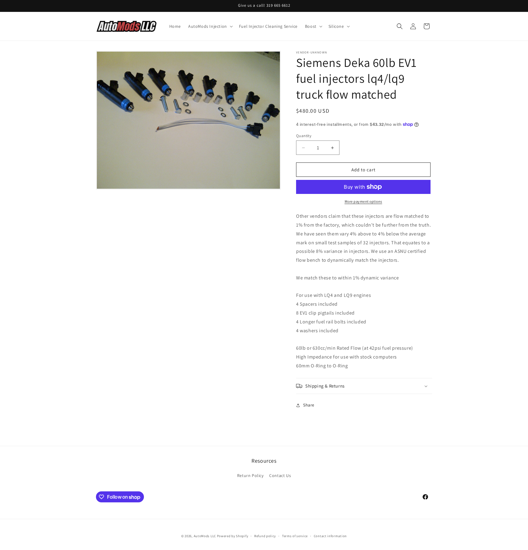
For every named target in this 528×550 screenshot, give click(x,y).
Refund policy (265, 536)
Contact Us (280, 475)
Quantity (303, 135)
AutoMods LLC (205, 536)
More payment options (363, 201)
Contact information (330, 536)
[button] (210, 26)
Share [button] (308, 405)
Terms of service (295, 536)
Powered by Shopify (232, 536)
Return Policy (250, 475)
